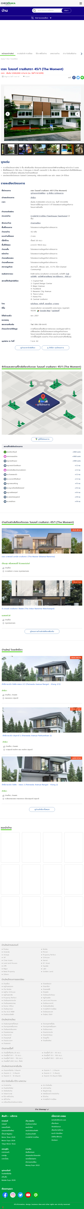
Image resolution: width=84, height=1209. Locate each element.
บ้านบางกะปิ (7, 1035)
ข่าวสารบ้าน (7, 1085)
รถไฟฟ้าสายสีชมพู (45, 276)
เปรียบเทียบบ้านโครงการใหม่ (13, 1102)
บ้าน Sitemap (40, 1109)
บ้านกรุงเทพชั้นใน (48, 1024)
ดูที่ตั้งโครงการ (43, 439)
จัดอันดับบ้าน (8, 1091)
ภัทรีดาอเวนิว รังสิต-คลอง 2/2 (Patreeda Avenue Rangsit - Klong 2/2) (31, 684)
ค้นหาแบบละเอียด (41, 18)
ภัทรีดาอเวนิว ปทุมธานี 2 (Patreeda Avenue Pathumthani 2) (27, 735)
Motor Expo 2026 (8, 1140)
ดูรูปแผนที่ (55, 310)
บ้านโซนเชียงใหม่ (48, 1006)
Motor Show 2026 (8, 1137)
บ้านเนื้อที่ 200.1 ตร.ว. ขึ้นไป (13, 1061)
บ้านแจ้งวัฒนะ (47, 1035)
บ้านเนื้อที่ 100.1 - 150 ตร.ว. (13, 1058)
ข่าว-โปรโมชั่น (47, 1085)
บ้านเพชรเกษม (8, 1032)
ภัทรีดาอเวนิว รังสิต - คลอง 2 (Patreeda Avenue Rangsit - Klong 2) (30, 784)
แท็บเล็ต (4, 1177)
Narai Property (9, 971)
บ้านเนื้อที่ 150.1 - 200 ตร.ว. (53, 1058)
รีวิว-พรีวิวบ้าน (41, 53)
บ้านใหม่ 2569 (47, 1014)
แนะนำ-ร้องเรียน (57, 1133)
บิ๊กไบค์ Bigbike (7, 1134)
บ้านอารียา (46, 986)
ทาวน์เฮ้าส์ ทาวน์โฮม (24, 53)
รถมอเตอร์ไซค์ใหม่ (8, 1130)
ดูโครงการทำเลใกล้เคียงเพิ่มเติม (42, 631)
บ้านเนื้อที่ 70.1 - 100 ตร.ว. (53, 1055)
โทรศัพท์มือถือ (6, 1173)
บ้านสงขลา (7, 1043)
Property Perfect (49, 955)
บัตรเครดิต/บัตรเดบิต (33, 1155)
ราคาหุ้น (4, 1155)
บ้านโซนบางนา (8, 1009)
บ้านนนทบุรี (7, 1038)
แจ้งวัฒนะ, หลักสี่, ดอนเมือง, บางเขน (45, 303)
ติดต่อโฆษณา (56, 1126)
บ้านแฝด (45, 992)
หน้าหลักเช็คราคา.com (59, 1120)
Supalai (45, 966)
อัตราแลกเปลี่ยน (31, 1162)
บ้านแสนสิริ (46, 989)
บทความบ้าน (47, 1088)
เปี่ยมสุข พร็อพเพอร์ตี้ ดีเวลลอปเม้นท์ (16, 563)
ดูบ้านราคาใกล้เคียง (38, 193)
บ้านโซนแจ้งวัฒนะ (49, 995)
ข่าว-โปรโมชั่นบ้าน (69, 53)
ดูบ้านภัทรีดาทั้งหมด (42, 809)
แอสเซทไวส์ (6, 615)
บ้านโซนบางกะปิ (48, 1003)
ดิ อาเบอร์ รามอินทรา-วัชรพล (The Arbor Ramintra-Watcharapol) (28, 608)
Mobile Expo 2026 (9, 1180)
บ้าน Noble (7, 989)
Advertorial (8, 1093)
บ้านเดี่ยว (7, 983)
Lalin (44, 969)
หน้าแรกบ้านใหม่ (8, 53)
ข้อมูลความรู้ (47, 1091)
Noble (45, 949)
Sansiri (45, 960)
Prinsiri (45, 952)
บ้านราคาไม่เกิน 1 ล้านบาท (12, 1070)
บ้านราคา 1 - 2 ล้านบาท (52, 1070)
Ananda (7, 952)
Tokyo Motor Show (9, 1144)
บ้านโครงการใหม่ (31, 1124)
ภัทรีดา (33, 197)
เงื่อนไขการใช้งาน (57, 1130)
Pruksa (6, 949)
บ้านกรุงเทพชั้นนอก (49, 1026)
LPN (5, 966)
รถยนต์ (4, 1124)
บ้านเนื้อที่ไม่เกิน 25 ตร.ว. (12, 1052)
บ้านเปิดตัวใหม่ (8, 1088)
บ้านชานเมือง (35, 223)
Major (6, 969)
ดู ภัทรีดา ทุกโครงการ (55, 193)
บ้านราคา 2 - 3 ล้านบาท (12, 1073)
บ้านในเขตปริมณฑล (10, 1029)
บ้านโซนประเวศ (48, 1011)
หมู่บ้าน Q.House (9, 992)
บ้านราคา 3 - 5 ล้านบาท (52, 1073)
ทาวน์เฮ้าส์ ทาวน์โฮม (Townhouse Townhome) (49, 216)
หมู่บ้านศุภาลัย (8, 995)
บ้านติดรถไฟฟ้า (9, 1014)
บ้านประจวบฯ (8, 1040)
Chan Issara (8, 960)
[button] (77, 114)
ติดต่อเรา (55, 1140)
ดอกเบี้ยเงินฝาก (31, 1159)
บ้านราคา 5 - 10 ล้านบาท (12, 1076)
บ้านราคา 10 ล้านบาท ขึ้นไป (53, 1076)
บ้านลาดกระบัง (48, 1032)
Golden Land (48, 971)
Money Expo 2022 (33, 1165)
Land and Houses (10, 963)
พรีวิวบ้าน (7, 1099)
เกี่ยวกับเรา (55, 1123)
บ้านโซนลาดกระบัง (10, 1000)
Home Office (9, 1006)
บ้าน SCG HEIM (9, 1011)
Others (6, 974)
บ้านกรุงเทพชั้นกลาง (10, 1026)
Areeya (6, 955)
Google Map (45, 310)
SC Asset (46, 963)
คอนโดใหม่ (29, 1127)
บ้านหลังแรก (47, 983)
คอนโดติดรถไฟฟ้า (32, 1130)
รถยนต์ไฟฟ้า (6, 1127)
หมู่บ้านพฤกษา (8, 986)
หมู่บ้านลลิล (46, 997)
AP (5, 957)
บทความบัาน (55, 53)
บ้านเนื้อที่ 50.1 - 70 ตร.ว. (12, 1055)
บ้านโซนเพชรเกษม (10, 1003)
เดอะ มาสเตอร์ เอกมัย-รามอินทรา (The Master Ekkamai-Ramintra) (28, 556)
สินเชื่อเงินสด (30, 1152)
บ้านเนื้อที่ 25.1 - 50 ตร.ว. (52, 1052)
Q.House (46, 957)
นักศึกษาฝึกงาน (57, 1136)
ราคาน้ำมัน (5, 1159)
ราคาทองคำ (5, 1152)
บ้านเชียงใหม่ (47, 1040)
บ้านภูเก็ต (46, 1038)
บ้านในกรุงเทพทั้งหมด (11, 1024)
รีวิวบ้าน (45, 1096)
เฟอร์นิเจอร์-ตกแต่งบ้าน (51, 1093)
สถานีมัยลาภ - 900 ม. (62, 276)
